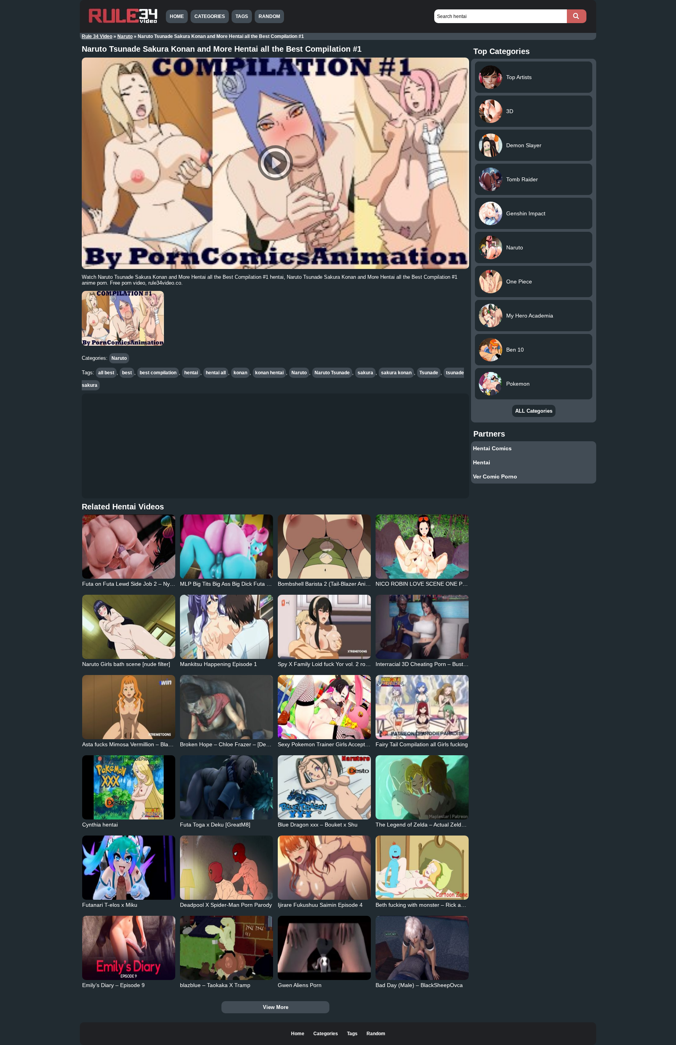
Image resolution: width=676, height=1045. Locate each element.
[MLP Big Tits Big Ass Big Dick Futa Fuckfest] (226, 546)
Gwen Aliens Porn (300, 985)
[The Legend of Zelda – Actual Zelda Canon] (422, 787)
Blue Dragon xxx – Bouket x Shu (318, 824)
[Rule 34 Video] (123, 22)
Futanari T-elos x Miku (109, 905)
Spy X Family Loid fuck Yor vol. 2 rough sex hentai (340, 664)
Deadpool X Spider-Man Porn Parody (226, 905)
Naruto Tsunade (332, 372)
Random (269, 16)
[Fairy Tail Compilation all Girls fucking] (422, 707)
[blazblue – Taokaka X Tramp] (226, 948)
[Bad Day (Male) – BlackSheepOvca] (422, 948)
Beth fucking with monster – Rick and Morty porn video (443, 905)
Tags (242, 16)
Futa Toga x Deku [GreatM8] (215, 824)
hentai (191, 372)
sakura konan (396, 372)
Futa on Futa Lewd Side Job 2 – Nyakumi (133, 584)
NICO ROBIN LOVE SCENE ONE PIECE (425, 584)
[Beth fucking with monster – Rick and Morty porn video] (422, 868)
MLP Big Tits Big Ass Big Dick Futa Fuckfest (234, 584)
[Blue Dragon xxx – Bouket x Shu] (324, 787)
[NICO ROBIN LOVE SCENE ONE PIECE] (422, 546)
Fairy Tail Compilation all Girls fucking (422, 744)
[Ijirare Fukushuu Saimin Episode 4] (324, 868)
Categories (209, 16)
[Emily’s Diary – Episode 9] (128, 948)
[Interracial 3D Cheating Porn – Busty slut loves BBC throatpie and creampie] (422, 627)
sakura (365, 372)
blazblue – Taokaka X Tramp (215, 985)
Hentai (481, 462)
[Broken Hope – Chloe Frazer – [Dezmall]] (226, 707)
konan (240, 372)
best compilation (158, 372)
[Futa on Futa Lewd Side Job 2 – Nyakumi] (128, 546)
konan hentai (269, 372)
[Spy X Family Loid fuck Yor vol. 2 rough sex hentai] (324, 627)
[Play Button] (275, 163)
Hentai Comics (492, 448)
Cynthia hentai (100, 824)
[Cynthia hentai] (128, 787)
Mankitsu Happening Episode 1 (218, 664)
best (127, 372)
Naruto (125, 36)
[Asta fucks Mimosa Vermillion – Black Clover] (128, 707)
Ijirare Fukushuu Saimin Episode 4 (320, 905)
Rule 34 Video (97, 36)
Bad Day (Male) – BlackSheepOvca (419, 985)
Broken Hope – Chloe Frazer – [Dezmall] (230, 744)
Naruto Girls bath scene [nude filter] (126, 664)
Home (177, 16)
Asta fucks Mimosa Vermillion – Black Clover (136, 744)
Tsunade (428, 372)
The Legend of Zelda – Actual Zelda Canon (429, 824)
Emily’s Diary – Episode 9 (113, 985)
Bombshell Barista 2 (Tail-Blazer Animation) (331, 584)
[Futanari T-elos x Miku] (128, 868)
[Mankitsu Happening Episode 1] (226, 627)
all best (106, 372)
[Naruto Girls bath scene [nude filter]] (128, 627)
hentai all (216, 372)
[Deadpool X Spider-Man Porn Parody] (226, 868)
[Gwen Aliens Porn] (324, 948)
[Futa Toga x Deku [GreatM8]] (226, 787)
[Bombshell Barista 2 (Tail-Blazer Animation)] (324, 546)
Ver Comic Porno (495, 476)
